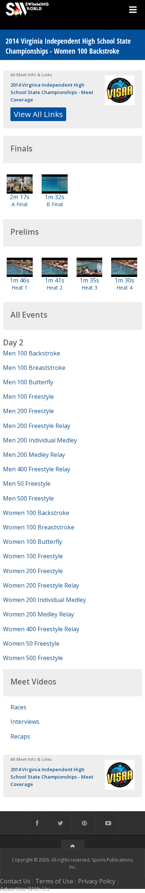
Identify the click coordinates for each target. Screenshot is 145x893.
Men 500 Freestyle (28, 498)
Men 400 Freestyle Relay (36, 469)
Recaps (20, 736)
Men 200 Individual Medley (40, 440)
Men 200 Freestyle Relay (36, 426)
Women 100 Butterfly (32, 542)
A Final (20, 204)
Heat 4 (124, 287)
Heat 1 (20, 287)
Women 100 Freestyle (33, 556)
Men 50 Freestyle (27, 483)
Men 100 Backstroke (31, 353)
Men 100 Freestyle (28, 396)
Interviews (24, 722)
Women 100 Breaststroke (38, 527)
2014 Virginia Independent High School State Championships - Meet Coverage (51, 92)
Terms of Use (54, 881)
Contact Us (15, 881)
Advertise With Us (24, 889)
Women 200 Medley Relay (38, 614)
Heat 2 (54, 287)
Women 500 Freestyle (33, 658)
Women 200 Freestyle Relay (41, 585)
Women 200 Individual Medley (44, 600)
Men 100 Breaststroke (34, 368)
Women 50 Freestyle (31, 643)
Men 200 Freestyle (28, 411)
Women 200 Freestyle (33, 571)
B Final (54, 204)
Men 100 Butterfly (28, 382)
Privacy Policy (96, 881)
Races (18, 707)
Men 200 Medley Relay (34, 455)
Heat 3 (89, 287)
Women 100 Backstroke (36, 513)
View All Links (38, 114)
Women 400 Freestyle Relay (41, 629)
